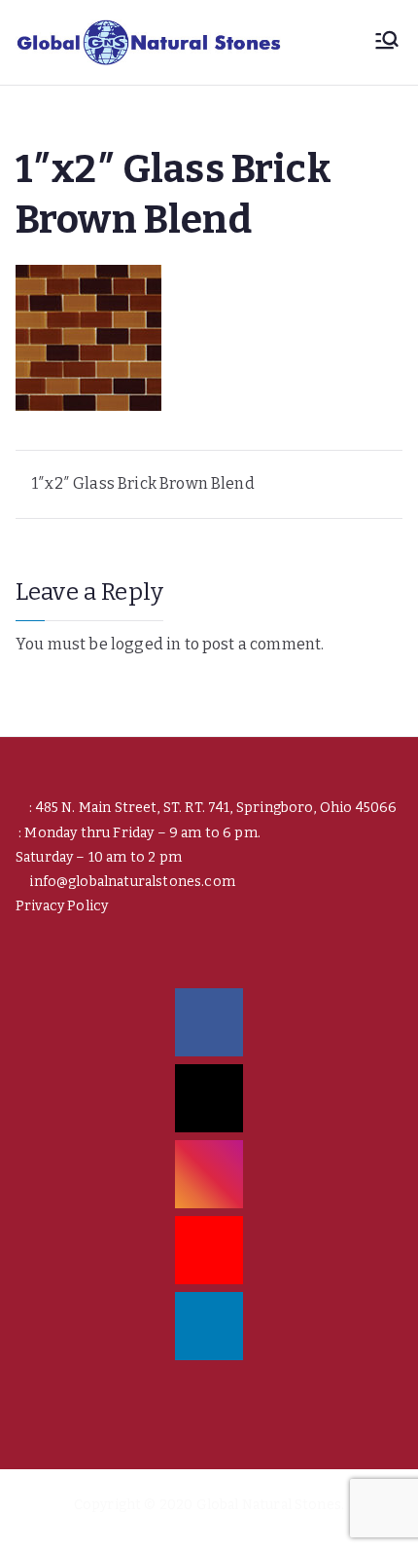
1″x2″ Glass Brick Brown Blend (143, 483)
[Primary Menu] (386, 41)
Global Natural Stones (268, 1504)
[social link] (209, 1022)
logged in (146, 644)
